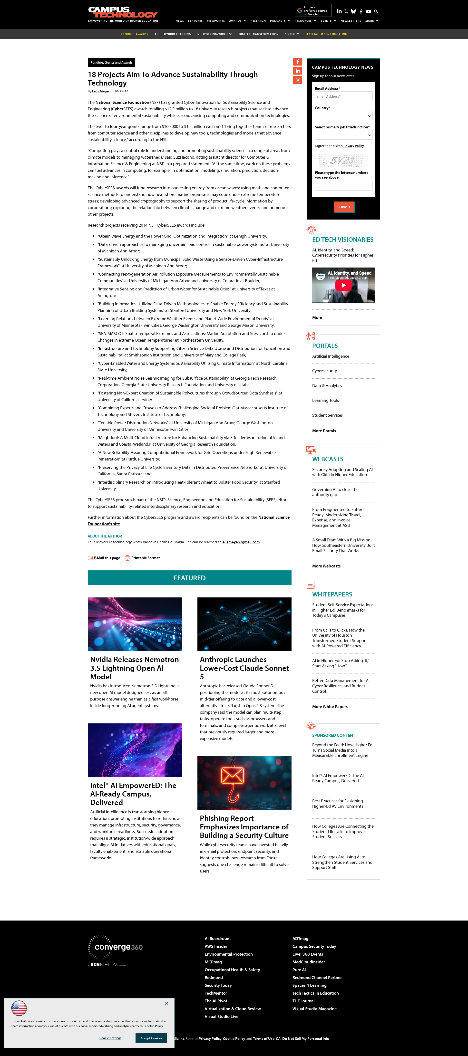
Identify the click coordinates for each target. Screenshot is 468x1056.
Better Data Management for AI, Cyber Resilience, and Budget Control (341, 686)
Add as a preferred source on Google (315, 10)
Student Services (327, 415)
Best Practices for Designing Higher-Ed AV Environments (337, 803)
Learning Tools (325, 400)
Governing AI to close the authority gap (335, 492)
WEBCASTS (327, 458)
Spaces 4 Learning (309, 985)
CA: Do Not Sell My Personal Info (302, 1038)
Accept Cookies (151, 1038)
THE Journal (303, 1001)
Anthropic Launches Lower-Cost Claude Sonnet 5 (244, 667)
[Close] (166, 1003)
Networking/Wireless (215, 34)
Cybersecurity (324, 371)
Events (326, 20)
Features (195, 20)
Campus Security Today (314, 946)
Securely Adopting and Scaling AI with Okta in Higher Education (342, 472)
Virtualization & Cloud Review (233, 1008)
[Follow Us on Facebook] (361, 11)
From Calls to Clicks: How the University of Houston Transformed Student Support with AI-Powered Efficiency (339, 638)
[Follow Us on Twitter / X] (346, 11)
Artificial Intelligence (330, 356)
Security (292, 34)
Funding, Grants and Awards (111, 62)
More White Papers (330, 706)
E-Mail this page (107, 557)
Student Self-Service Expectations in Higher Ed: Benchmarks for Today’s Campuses (342, 610)
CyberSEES (122, 109)
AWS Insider (216, 946)
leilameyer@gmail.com (241, 541)
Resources (303, 20)
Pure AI (299, 969)
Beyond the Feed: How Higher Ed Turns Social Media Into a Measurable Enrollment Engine (342, 750)
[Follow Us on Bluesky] (353, 11)
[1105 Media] (117, 991)
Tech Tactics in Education (315, 993)
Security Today (218, 985)
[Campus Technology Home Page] (123, 14)
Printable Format (145, 557)
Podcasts (278, 20)
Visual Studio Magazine (314, 1008)
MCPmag (213, 962)
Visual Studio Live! (222, 1016)
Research (258, 20)
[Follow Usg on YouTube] (368, 11)
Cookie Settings (110, 1038)
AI (156, 34)
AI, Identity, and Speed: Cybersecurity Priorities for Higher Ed (342, 255)
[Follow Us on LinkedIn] (339, 11)
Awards (235, 20)
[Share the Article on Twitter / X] (298, 80)
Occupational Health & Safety (232, 969)
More (369, 20)
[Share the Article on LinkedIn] (298, 71)
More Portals (324, 430)
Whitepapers (332, 594)
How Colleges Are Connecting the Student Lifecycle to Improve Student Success (343, 831)
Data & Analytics (327, 385)
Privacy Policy (353, 145)
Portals (325, 345)
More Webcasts (326, 566)
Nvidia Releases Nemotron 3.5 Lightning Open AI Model (134, 667)
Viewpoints (216, 20)
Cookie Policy (234, 1038)
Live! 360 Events (307, 954)
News (180, 20)
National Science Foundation (122, 102)
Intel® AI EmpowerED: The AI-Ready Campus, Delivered (133, 793)
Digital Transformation (259, 34)
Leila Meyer (100, 91)
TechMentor (216, 993)
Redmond (214, 977)
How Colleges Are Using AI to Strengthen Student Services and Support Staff (342, 862)
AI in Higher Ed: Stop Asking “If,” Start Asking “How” (340, 663)
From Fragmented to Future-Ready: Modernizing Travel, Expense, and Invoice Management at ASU (338, 517)
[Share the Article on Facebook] (298, 62)
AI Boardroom (218, 938)
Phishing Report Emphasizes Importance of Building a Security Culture (244, 826)
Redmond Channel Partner (317, 977)
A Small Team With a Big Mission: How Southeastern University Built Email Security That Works (343, 545)
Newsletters (351, 20)
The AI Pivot (216, 1001)
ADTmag (300, 938)
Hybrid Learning (177, 34)
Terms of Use (263, 1038)
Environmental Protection (229, 954)
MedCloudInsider (308, 962)
